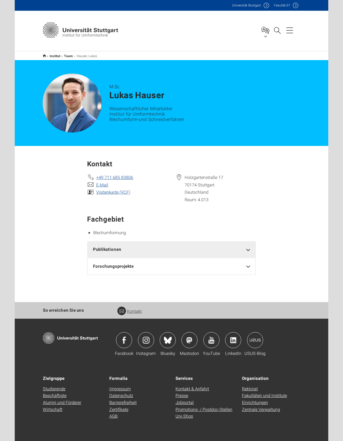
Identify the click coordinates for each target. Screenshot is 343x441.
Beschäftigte (54, 395)
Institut (55, 56)
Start (44, 55)
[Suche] (277, 30)
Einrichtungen (255, 402)
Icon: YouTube (211, 340)
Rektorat (250, 388)
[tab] (171, 249)
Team (68, 56)
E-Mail (102, 185)
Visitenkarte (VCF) (113, 192)
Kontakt (134, 311)
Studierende (54, 388)
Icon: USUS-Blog (255, 340)
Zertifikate (118, 409)
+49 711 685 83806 (114, 177)
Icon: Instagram (146, 340)
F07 (282, 5)
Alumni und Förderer (62, 402)
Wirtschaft (52, 409)
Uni (246, 5)
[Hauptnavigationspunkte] (289, 30)
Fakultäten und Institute (264, 395)
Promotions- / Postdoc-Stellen (204, 409)
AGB (113, 416)
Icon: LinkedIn (233, 340)
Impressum (120, 388)
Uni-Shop (184, 416)
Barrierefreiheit (123, 402)
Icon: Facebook (124, 340)
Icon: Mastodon (189, 340)
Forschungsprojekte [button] (113, 266)
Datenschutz (121, 395)
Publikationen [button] (107, 249)
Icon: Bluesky (168, 340)
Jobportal (185, 402)
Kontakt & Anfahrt (192, 388)
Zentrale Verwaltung (261, 409)
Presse (182, 395)
